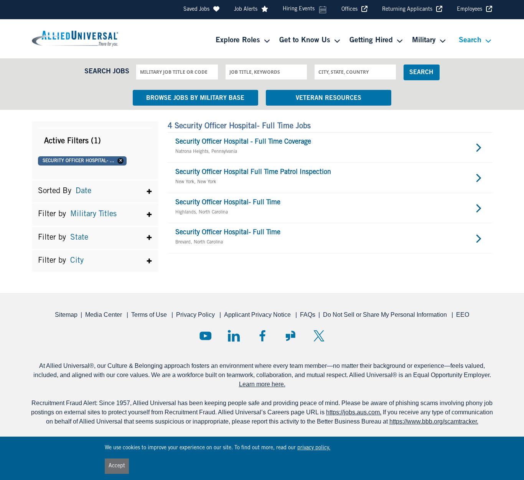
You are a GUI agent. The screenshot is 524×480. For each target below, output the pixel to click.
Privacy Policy (196, 314)
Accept (117, 466)
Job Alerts (245, 9)
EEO (462, 314)
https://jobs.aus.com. (353, 412)
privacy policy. (313, 448)
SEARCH (421, 73)
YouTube (205, 335)
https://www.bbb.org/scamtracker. (433, 421)
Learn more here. (262, 384)
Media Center (104, 314)
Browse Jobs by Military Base (195, 98)
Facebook (262, 335)
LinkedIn (233, 335)
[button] (95, 141)
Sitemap (66, 314)
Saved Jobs (196, 9)
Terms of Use (149, 314)
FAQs (307, 314)
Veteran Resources (328, 98)
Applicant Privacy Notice (258, 314)
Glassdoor (290, 335)
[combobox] (177, 72)
